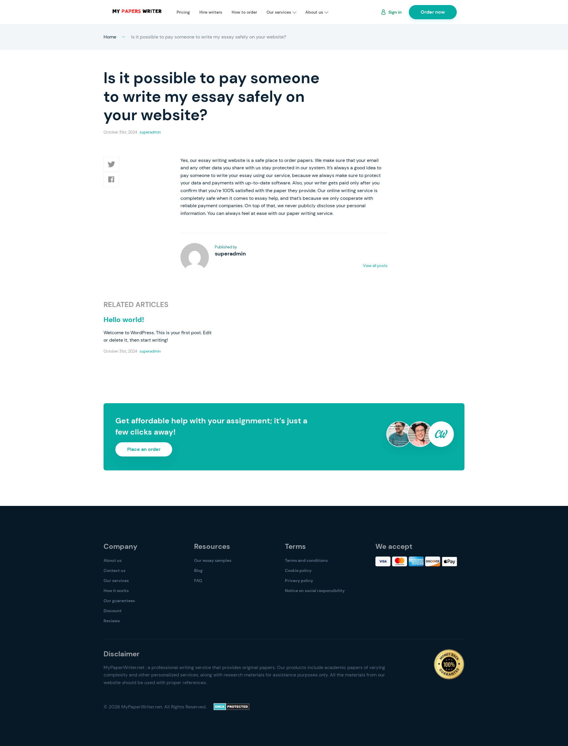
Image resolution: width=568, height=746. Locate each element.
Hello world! (124, 319)
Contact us (114, 570)
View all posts (375, 265)
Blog (198, 570)
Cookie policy (298, 570)
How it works (116, 590)
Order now (433, 12)
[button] (111, 164)
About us (314, 12)
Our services (279, 12)
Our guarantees (119, 600)
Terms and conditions (306, 560)
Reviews (112, 620)
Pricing (183, 12)
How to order (244, 12)
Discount (113, 610)
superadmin (150, 132)
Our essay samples (212, 560)
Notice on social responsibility (315, 590)
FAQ (198, 580)
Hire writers (210, 12)
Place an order (143, 449)
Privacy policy (299, 580)
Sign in (395, 12)
